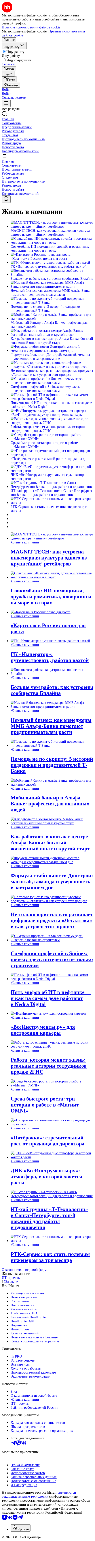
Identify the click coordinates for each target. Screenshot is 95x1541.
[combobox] (20, 1528)
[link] (9, 79)
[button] (6, 89)
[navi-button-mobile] (6, 103)
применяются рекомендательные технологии (39, 1494)
